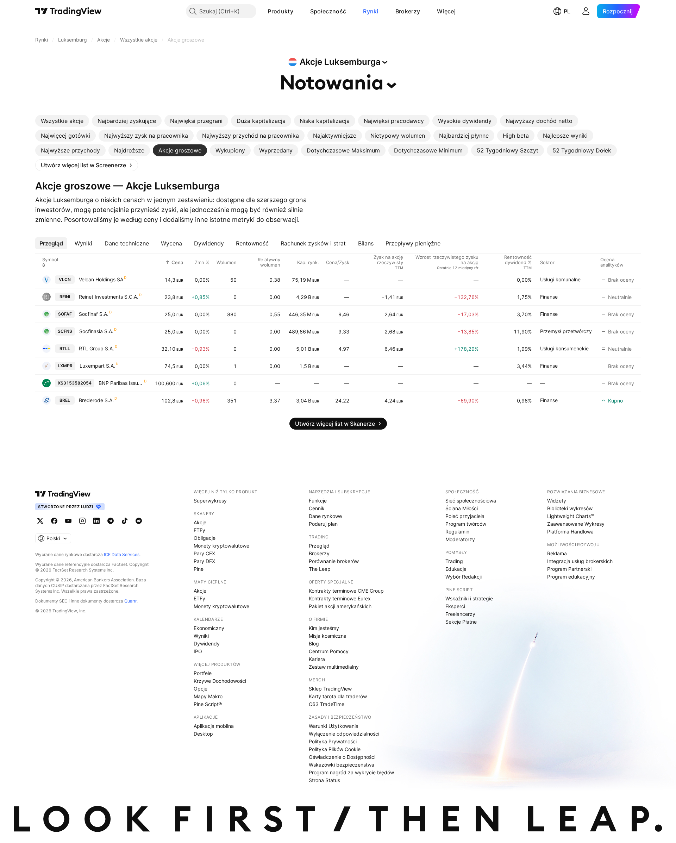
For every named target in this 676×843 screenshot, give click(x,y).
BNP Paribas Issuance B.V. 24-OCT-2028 (121, 383)
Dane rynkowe (325, 516)
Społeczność (328, 11)
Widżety (556, 501)
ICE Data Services (121, 554)
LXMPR (65, 365)
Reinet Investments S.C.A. (108, 297)
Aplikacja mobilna (214, 726)
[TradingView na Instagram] (82, 521)
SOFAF (65, 314)
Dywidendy (207, 644)
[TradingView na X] (40, 521)
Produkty (280, 11)
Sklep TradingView (330, 689)
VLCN (65, 279)
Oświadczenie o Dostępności (342, 757)
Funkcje (318, 501)
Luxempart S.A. (97, 366)
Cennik (317, 508)
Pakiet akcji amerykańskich (340, 606)
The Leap (320, 569)
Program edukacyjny (571, 577)
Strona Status (324, 780)
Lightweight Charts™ (570, 516)
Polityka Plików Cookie (335, 749)
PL (567, 11)
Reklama (557, 553)
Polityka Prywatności (333, 741)
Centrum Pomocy (329, 651)
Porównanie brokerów (334, 561)
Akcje (200, 522)
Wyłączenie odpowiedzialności (344, 734)
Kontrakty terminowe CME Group (346, 591)
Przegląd (319, 546)
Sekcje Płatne (461, 622)
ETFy (199, 530)
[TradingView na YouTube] (68, 521)
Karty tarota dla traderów (338, 696)
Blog (314, 644)
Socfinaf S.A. (93, 314)
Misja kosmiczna (327, 636)
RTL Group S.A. (96, 348)
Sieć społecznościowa (470, 501)
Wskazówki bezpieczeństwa (341, 765)
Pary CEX (204, 553)
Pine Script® (208, 704)
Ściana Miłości (461, 508)
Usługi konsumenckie (564, 348)
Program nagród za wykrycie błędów (351, 772)
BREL (65, 400)
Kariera (317, 659)
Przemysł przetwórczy (566, 331)
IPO (198, 651)
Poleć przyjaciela (464, 516)
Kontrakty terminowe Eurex (340, 598)
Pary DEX (204, 561)
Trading (454, 561)
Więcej (446, 11)
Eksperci (455, 606)
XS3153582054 (75, 383)
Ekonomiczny (209, 628)
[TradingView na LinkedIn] (96, 521)
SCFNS (65, 331)
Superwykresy (210, 501)
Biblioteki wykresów (570, 508)
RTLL (65, 348)
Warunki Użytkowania (333, 726)
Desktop (203, 734)
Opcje (200, 689)
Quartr (130, 601)
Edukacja (456, 569)
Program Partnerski (569, 569)
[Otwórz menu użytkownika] (586, 11)
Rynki (370, 11)
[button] (298, 11)
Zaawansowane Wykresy (576, 524)
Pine (199, 569)
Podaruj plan (323, 524)
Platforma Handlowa (570, 532)
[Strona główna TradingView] (68, 11)
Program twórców (465, 524)
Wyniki (201, 636)
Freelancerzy (460, 614)
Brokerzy (407, 11)
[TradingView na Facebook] (54, 521)
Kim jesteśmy (324, 628)
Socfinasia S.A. (96, 331)
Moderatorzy (460, 539)
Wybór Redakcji (463, 577)
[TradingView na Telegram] (110, 521)
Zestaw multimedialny (334, 667)
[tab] (62, 121)
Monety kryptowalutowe (221, 546)
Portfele (203, 673)
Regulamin (457, 532)
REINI (65, 296)
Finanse (549, 297)
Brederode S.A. (96, 400)
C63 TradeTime (326, 704)
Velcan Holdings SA (101, 279)
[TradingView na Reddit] (139, 521)
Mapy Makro (208, 696)
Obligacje (204, 538)
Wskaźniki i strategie (469, 598)
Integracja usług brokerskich (580, 561)
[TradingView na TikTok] (125, 521)
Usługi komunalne (560, 279)
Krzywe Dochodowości (220, 681)
